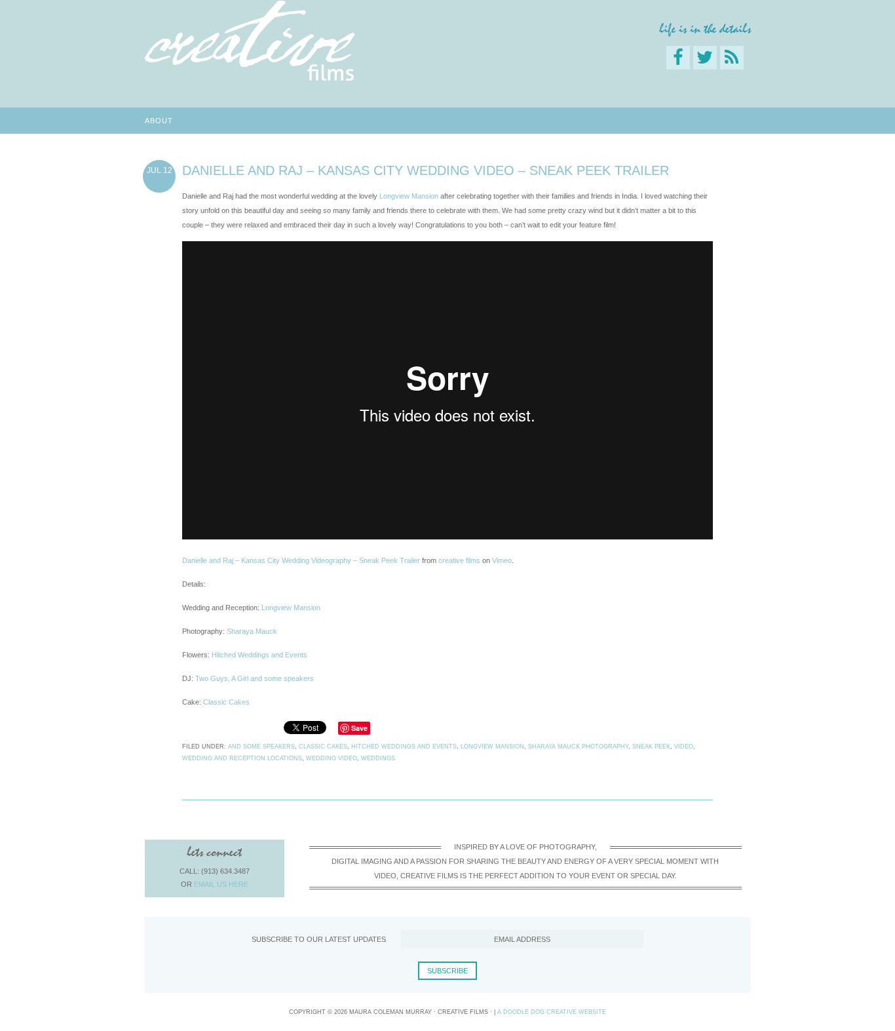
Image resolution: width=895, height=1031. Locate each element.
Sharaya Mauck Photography (578, 746)
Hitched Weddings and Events (259, 655)
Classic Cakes (226, 702)
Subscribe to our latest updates (319, 939)
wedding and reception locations (242, 758)
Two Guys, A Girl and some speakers (254, 678)
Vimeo (502, 560)
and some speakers (261, 746)
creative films (459, 560)
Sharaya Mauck (252, 631)
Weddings (378, 758)
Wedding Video (331, 758)
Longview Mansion (408, 196)
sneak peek (651, 746)
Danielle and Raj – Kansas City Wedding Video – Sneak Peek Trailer (425, 170)
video (683, 746)
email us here (221, 884)
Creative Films (249, 41)
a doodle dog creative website (551, 1012)
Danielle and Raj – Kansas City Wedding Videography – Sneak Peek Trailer (301, 560)
